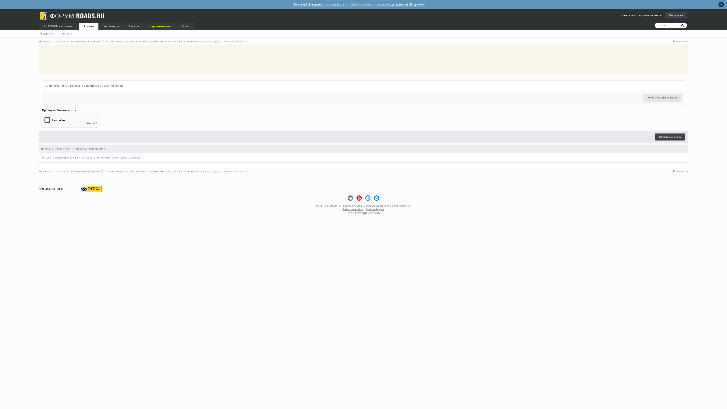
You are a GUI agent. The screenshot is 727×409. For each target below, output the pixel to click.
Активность (111, 26)
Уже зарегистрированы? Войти (641, 15)
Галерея (134, 26)
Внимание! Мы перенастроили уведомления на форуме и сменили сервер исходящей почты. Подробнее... (360, 4)
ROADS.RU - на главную (58, 26)
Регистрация (675, 15)
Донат (186, 26)
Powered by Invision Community (363, 213)
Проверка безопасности (59, 110)
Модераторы (47, 33)
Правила (67, 33)
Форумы (88, 26)
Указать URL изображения (662, 97)
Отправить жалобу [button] (670, 137)
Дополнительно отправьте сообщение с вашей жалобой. (85, 85)
